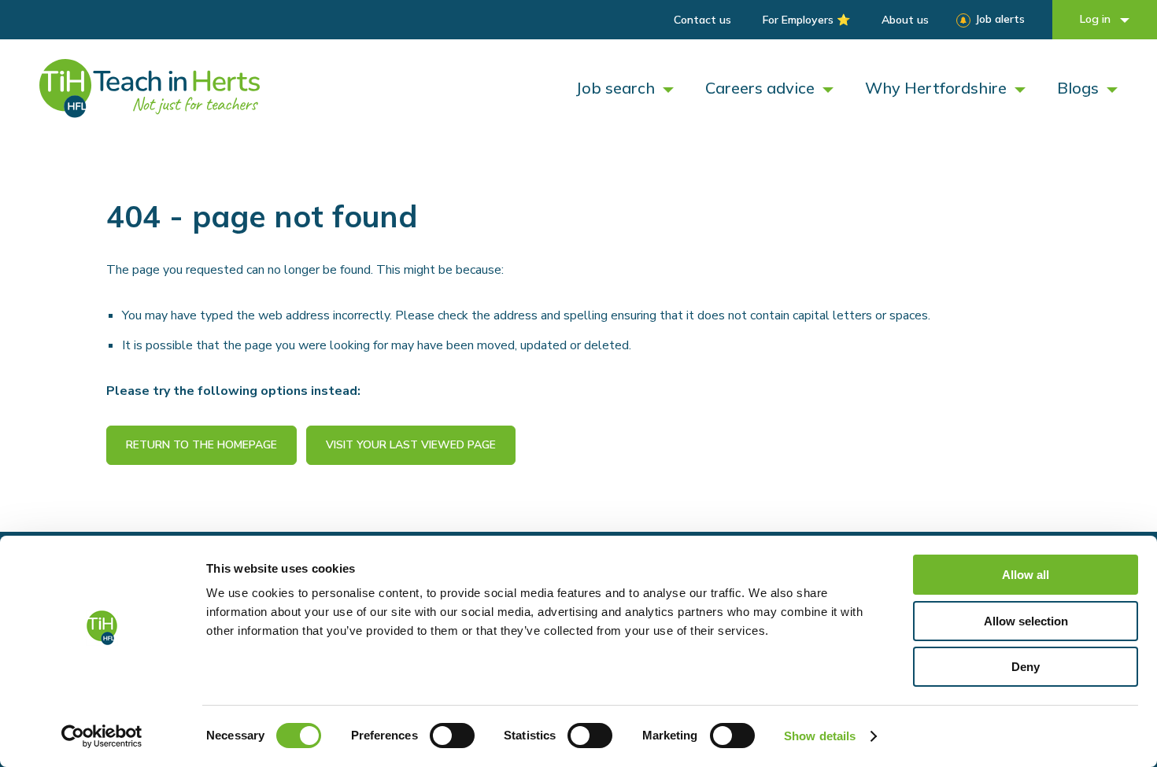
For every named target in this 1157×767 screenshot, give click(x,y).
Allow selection (1026, 621)
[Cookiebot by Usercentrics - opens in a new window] (102, 736)
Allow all (1025, 574)
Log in (1097, 19)
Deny (1025, 666)
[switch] (452, 735)
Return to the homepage (201, 444)
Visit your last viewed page (411, 444)
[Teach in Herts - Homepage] (149, 88)
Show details (820, 736)
